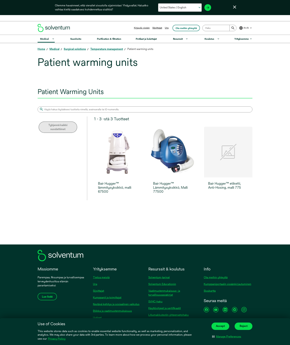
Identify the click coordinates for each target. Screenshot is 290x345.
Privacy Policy (57, 339)
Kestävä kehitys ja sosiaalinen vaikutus (116, 304)
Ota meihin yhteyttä (216, 277)
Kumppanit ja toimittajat (107, 297)
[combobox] (219, 28)
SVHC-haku (155, 301)
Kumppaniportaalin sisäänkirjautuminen (227, 284)
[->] (207, 7)
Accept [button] (220, 326)
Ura (166, 27)
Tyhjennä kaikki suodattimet (57, 127)
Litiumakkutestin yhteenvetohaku (168, 315)
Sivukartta (210, 290)
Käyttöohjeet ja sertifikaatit (164, 308)
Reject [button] (244, 326)
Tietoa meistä (101, 277)
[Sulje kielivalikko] (234, 7)
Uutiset (97, 317)
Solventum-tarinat (159, 277)
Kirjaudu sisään (142, 27)
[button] (226, 336)
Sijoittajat (157, 27)
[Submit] (233, 28)
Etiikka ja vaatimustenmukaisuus (112, 310)
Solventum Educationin (162, 284)
